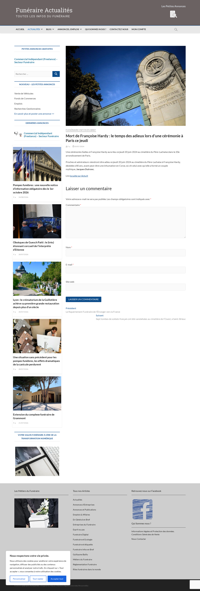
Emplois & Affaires (81, 514)
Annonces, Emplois (68, 29)
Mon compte (139, 29)
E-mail (69, 264)
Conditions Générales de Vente (145, 534)
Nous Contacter (138, 539)
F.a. (68, 146)
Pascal (52, 586)
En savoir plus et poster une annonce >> (34, 113)
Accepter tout (57, 579)
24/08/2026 (23, 197)
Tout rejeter (38, 579)
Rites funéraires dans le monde (87, 569)
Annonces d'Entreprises (83, 504)
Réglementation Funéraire (85, 564)
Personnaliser (19, 579)
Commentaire (73, 204)
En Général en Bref (81, 519)
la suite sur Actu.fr (79, 175)
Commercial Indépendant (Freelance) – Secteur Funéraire (36, 61)
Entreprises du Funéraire (84, 524)
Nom (69, 247)
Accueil (20, 29)
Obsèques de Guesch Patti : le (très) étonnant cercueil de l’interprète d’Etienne (33, 246)
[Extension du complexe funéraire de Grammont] (37, 393)
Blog (49, 29)
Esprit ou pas (79, 529)
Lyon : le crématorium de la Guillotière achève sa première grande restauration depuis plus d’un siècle (36, 303)
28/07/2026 (23, 254)
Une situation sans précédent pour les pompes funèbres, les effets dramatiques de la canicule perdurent (36, 361)
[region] (38, 568)
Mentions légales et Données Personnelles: (72, 586)
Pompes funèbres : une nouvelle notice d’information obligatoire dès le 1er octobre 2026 (35, 188)
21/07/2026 (23, 423)
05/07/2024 (79, 146)
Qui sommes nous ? (95, 29)
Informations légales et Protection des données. (152, 531)
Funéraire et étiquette (83, 544)
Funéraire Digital (80, 534)
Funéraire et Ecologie (82, 539)
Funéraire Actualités (44, 10)
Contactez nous (119, 29)
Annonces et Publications (84, 509)
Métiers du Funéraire (82, 559)
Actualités (34, 29)
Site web (70, 281)
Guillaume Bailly (80, 554)
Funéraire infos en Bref (81, 129)
